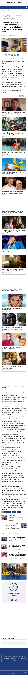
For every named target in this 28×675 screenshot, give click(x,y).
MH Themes (14, 673)
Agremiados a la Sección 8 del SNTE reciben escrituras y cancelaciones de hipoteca (17, 546)
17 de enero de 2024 (14, 542)
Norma (15, 35)
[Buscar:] (14, 10)
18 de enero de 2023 (14, 558)
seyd (14, 512)
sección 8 (7, 512)
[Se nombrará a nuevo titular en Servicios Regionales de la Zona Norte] (4, 539)
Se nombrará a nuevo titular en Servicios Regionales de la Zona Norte (17, 539)
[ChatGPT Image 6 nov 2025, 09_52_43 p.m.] (14, 578)
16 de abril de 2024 (13, 549)
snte (19, 512)
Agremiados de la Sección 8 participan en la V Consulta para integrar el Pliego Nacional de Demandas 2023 (17, 555)
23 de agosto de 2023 (7, 35)
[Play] (12, 600)
